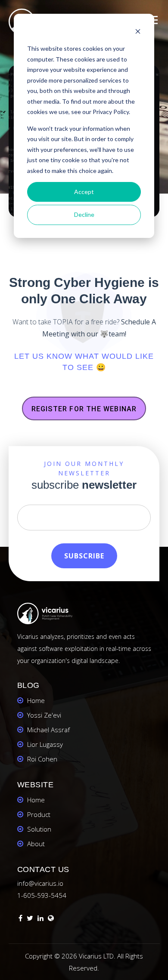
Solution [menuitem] (39, 829)
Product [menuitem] (38, 814)
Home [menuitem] (36, 700)
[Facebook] (20, 919)
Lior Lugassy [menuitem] (45, 744)
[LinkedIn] (40, 919)
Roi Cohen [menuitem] (42, 759)
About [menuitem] (36, 843)
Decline (84, 214)
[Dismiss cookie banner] (138, 32)
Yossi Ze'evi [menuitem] (44, 715)
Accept (84, 191)
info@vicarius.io (40, 883)
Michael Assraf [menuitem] (48, 729)
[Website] (51, 919)
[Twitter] (30, 919)
